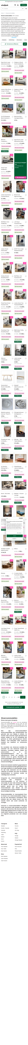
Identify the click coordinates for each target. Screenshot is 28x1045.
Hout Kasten (4, 851)
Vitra (16, 848)
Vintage (16, 835)
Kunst (2, 839)
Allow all (14, 535)
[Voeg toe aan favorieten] (13, 63)
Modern (16, 838)
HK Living (17, 830)
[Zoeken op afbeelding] (22, 8)
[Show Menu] (26, 8)
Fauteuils (3, 830)
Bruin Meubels (4, 856)
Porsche (16, 826)
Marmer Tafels (18, 853)
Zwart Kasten (4, 860)
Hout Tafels (3, 848)
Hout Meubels (4, 846)
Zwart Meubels (4, 858)
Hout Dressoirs (18, 846)
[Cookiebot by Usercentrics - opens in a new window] (19, 518)
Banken (2, 836)
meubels (15, 722)
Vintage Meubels (18, 840)
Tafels (2, 834)
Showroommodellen (10, 13)
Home (2, 13)
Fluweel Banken (18, 851)
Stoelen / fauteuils (5, 828)
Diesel (16, 828)
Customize (14, 538)
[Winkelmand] (15, 5)
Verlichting (3, 832)
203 (18, 697)
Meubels (3, 826)
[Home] (7, 5)
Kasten (2, 841)
